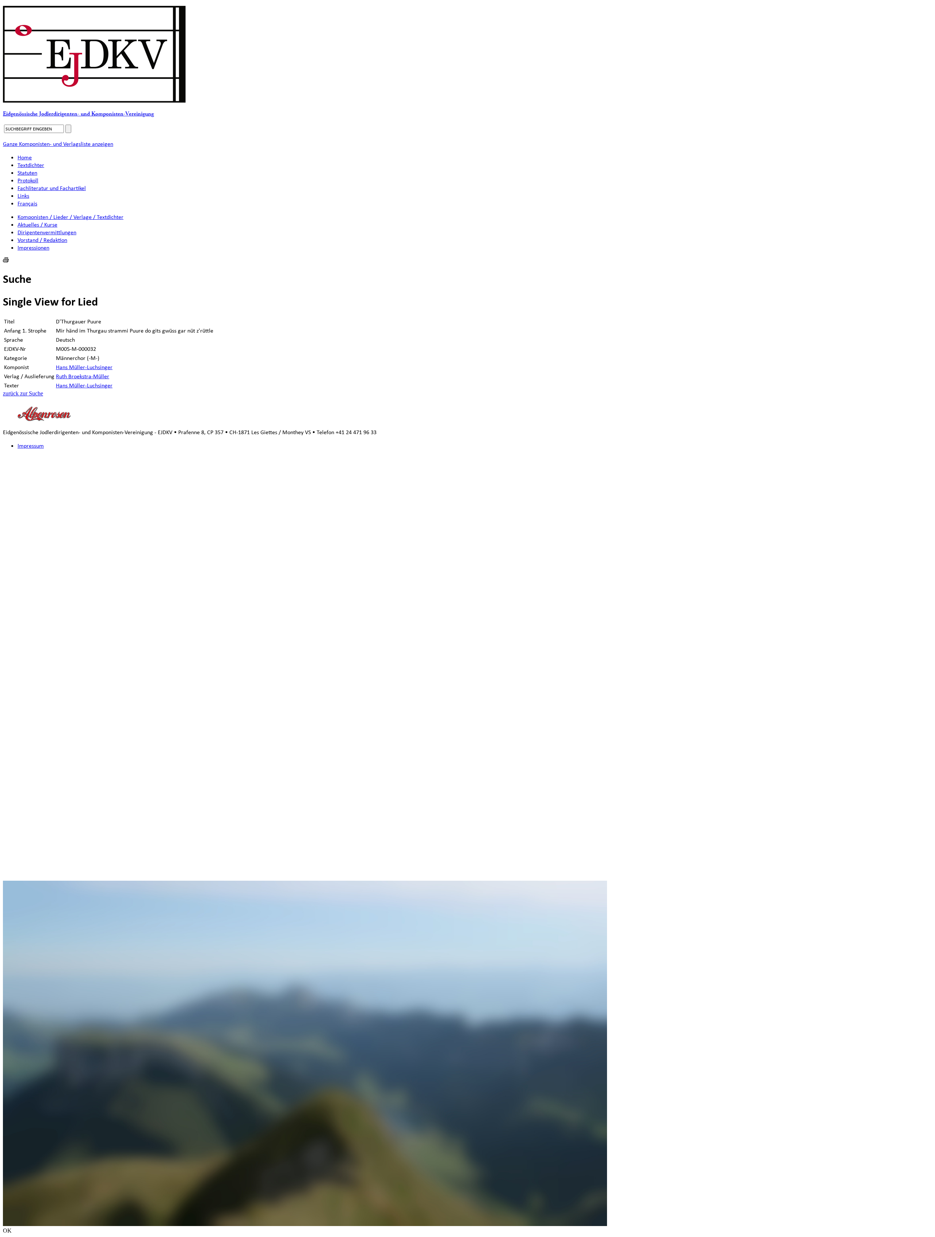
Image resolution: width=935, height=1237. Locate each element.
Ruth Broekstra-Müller (82, 376)
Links (23, 196)
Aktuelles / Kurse (37, 224)
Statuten (27, 173)
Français (27, 203)
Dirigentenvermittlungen (47, 232)
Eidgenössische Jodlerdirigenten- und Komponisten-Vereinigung (78, 114)
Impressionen (33, 247)
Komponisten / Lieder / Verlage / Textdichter (70, 217)
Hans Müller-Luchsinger (84, 367)
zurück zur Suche (23, 393)
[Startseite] (94, 101)
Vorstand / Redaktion (42, 240)
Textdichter (31, 165)
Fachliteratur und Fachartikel (52, 188)
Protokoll (28, 180)
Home (25, 157)
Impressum (31, 445)
